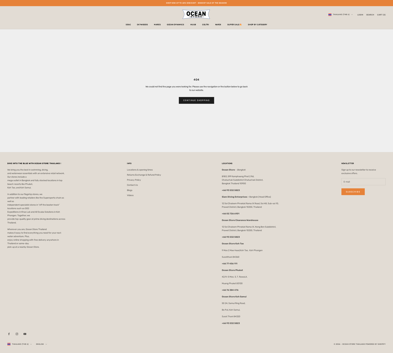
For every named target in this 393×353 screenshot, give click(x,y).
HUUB (193, 25)
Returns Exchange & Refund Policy (144, 175)
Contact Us (132, 185)
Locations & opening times (140, 170)
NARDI (218, 25)
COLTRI (205, 25)
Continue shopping (196, 100)
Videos (130, 195)
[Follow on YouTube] (24, 333)
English (40, 344)
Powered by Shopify (376, 344)
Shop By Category (257, 25)
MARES (157, 25)
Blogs (129, 190)
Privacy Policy (134, 180)
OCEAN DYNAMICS (175, 25)
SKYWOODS (142, 25)
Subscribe (353, 192)
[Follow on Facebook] (8, 333)
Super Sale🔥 (234, 25)
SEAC (128, 25)
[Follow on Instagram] (16, 333)
